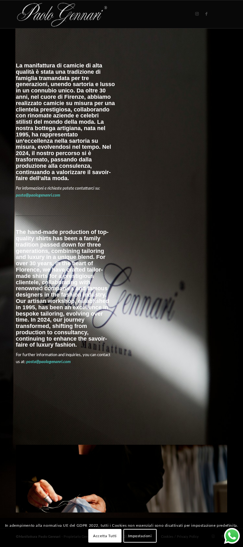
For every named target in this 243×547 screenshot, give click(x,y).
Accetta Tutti (105, 536)
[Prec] (30, 478)
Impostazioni (140, 536)
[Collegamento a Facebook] (206, 14)
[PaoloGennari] (62, 14)
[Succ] (212, 478)
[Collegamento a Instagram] (197, 14)
